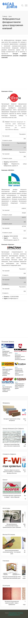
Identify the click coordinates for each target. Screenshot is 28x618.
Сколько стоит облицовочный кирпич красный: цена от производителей (19, 372)
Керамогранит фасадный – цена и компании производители (7, 353)
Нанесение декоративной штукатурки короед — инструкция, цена (12, 552)
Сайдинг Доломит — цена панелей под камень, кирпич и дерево (20, 386)
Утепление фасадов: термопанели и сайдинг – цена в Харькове (12, 496)
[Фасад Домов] (10, 5)
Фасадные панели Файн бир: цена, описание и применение (12, 445)
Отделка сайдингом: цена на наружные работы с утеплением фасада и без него (12, 471)
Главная (4, 16)
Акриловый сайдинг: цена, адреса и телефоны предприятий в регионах (7, 372)
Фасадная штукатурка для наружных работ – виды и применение (12, 603)
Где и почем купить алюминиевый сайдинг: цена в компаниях (7, 389)
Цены (10, 16)
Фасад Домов (13, 613)
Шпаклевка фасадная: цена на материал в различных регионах (20, 357)
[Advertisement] (14, 74)
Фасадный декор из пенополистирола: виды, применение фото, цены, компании (12, 525)
